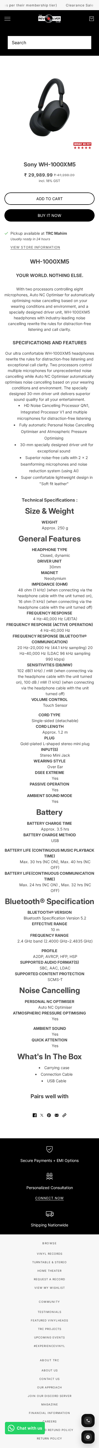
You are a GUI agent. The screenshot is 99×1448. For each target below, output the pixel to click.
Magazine (49, 1404)
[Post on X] (41, 1115)
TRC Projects (49, 1328)
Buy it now (49, 215)
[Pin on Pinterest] (49, 1115)
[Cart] (92, 19)
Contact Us (49, 1378)
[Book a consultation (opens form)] (88, 1420)
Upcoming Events (49, 1337)
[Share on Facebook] (35, 1115)
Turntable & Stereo (49, 1262)
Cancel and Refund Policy (49, 1430)
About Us (50, 1370)
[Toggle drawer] (7, 19)
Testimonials (49, 1311)
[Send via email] (57, 1115)
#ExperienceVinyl (49, 1346)
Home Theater (49, 1270)
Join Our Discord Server (50, 1395)
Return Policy (49, 1438)
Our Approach (49, 1387)
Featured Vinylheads (49, 1320)
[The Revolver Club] (49, 19)
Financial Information (49, 1413)
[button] (64, 1115)
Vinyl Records (49, 1253)
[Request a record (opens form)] (88, 1437)
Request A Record (49, 1279)
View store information (35, 247)
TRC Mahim (56, 233)
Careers (50, 1421)
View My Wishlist (49, 1287)
